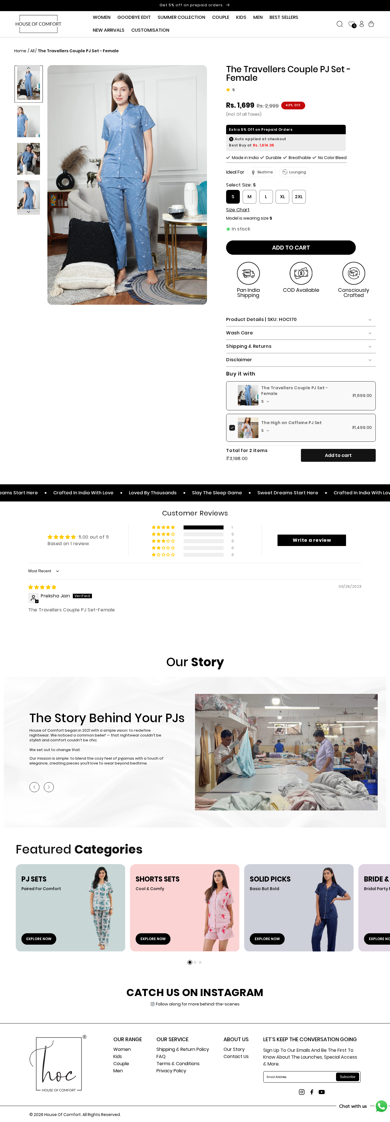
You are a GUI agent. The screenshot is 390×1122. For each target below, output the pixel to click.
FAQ (161, 1057)
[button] (101, 17)
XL (282, 196)
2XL (299, 196)
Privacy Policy (171, 1071)
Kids (117, 1057)
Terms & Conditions (178, 1064)
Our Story (234, 1050)
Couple (121, 1064)
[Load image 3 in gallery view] (28, 159)
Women (122, 1050)
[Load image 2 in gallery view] (28, 121)
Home (20, 51)
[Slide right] (28, 212)
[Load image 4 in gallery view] (28, 196)
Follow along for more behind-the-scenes (198, 1004)
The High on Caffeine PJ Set (291, 422)
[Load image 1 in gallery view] (28, 84)
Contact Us (236, 1057)
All (32, 51)
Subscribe (347, 1077)
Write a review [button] (312, 540)
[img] (42, 587)
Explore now (38, 938)
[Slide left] (28, 68)
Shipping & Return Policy (182, 1050)
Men (118, 1071)
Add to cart (338, 455)
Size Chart (238, 210)
